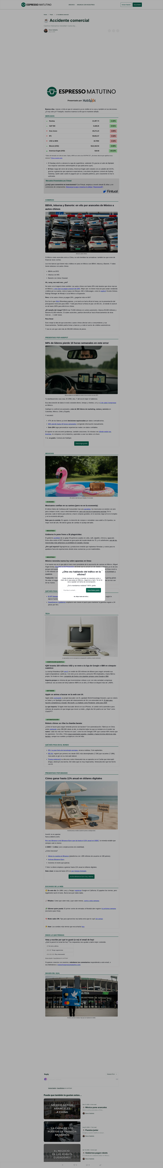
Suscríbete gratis (93, 590)
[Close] (102, 570)
